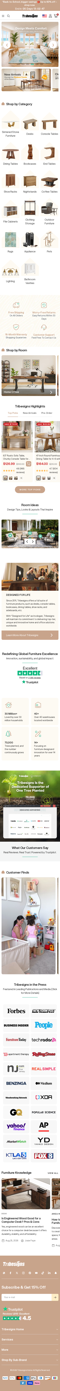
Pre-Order (46, 413)
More (5, 1349)
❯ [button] (53, 44)
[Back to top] (54, 1370)
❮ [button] (7, 44)
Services (7, 1339)
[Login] (50, 16)
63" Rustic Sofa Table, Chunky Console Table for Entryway (15, 458)
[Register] (55, 1297)
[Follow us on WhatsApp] (4, 1273)
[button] (18, 64)
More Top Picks (30, 490)
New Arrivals (29, 413)
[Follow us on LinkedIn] (49, 1273)
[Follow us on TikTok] (42, 1273)
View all (53, 1173)
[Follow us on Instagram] (23, 1273)
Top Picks (13, 413)
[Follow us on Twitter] (16, 1273)
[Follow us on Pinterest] (29, 1273)
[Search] (8, 16)
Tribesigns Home (13, 1329)
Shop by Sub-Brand (14, 1359)
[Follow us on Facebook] (10, 1273)
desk (4, 1213)
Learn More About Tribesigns (22, 635)
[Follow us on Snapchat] (55, 1273)
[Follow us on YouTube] (36, 1273)
